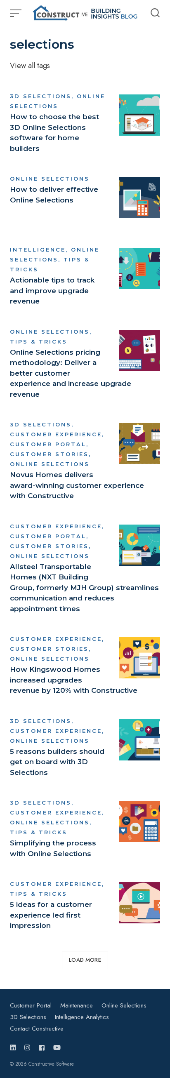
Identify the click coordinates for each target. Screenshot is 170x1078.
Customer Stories (49, 454)
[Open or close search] (155, 13)
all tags (39, 65)
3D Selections (40, 96)
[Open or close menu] (16, 13)
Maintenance (76, 1005)
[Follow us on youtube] (57, 1047)
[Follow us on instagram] (27, 1047)
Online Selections (50, 178)
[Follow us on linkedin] (14, 1047)
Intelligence (38, 249)
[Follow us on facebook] (41, 1047)
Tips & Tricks (38, 341)
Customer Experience (56, 434)
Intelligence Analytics (82, 1017)
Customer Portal (48, 444)
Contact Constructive (37, 1028)
